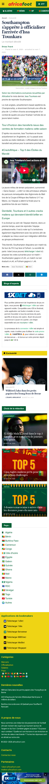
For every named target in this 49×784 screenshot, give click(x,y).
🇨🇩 (11, 676)
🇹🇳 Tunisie (7, 598)
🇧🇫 (8, 673)
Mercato (5, 662)
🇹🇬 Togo (6, 594)
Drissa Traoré (7, 46)
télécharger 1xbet (32, 251)
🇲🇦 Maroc (7, 577)
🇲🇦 (8, 676)
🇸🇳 (14, 676)
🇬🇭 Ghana (7, 569)
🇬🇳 (2, 676)
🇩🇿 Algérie (7, 11)
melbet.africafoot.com (11, 769)
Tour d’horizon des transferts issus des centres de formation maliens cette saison (24, 126)
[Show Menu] (3, 4)
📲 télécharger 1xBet (28, 305)
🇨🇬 (14, 673)
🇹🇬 (17, 676)
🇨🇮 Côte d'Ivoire (10, 553)
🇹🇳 (20, 676)
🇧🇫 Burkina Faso (10, 540)
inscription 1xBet (26, 322)
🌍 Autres (7, 602)
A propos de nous (10, 717)
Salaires (4, 668)
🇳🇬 (26, 673)
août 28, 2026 (10, 443)
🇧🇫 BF (31, 11)
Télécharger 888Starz (16, 637)
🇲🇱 (5, 676)
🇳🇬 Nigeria (7, 581)
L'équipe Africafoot (13, 397)
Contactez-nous (8, 755)
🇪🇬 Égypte (7, 557)
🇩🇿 (2, 673)
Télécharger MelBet (15, 642)
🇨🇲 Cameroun (9, 544)
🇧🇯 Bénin (21, 11)
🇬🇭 (23, 676)
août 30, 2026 (28, 397)
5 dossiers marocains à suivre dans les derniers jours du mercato (23, 509)
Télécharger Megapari (16, 648)
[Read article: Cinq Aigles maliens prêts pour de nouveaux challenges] (24, 465)
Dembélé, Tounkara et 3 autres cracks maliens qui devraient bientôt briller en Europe (22, 214)
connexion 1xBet (26, 328)
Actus (6, 451)
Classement (9, 416)
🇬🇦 (23, 673)
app (42, 4)
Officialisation (7, 665)
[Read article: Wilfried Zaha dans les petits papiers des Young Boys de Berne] (24, 374)
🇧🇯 (5, 673)
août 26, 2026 (10, 479)
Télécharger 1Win (14, 626)
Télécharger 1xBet (14, 621)
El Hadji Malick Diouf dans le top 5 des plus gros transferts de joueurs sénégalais (23, 436)
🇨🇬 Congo (7, 548)
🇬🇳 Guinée (7, 565)
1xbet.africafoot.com (10, 767)
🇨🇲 (11, 673)
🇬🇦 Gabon (7, 561)
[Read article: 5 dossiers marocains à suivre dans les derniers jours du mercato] (24, 500)
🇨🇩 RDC (6, 586)
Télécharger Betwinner (16, 632)
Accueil (4, 18)
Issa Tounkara (31, 96)
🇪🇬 (20, 673)
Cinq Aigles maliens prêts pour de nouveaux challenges (23, 473)
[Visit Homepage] (20, 4)
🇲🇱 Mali (29, 266)
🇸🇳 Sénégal (8, 590)
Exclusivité (12, 18)
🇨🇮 (17, 673)
